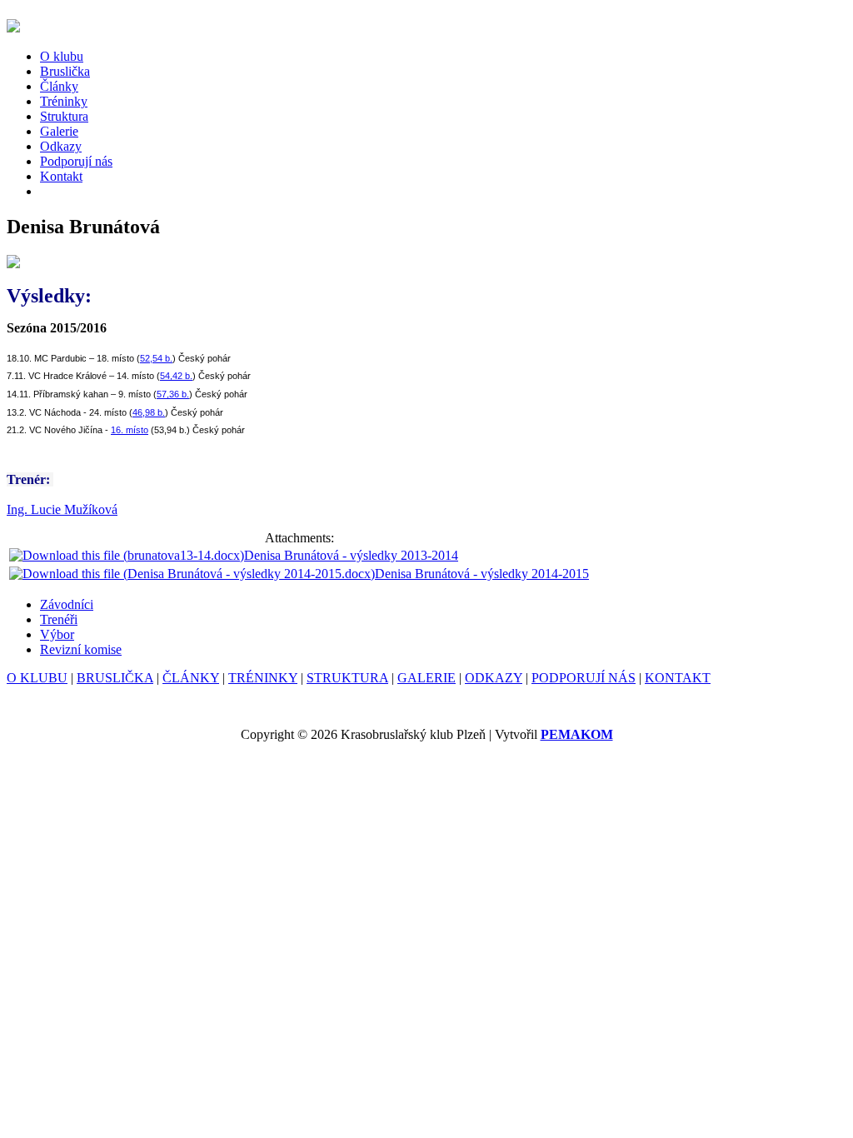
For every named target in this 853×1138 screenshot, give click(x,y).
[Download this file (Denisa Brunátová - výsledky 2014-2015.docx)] (192, 574)
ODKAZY (493, 678)
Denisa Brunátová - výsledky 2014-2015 (482, 574)
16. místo (129, 430)
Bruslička (65, 71)
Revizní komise (81, 649)
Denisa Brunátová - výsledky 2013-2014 (351, 555)
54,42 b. (176, 376)
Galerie (59, 131)
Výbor (57, 634)
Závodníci (66, 604)
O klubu (61, 56)
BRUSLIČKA (115, 678)
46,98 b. (148, 412)
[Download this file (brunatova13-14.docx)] (126, 555)
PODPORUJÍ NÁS (583, 678)
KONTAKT (678, 678)
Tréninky (63, 101)
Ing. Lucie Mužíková (62, 509)
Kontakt (61, 176)
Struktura (64, 116)
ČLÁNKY (190, 678)
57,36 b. (173, 394)
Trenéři (58, 619)
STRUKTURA (347, 678)
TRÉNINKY (262, 678)
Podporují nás (76, 161)
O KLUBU (37, 678)
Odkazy (61, 146)
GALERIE (426, 678)
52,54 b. (156, 358)
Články (59, 86)
